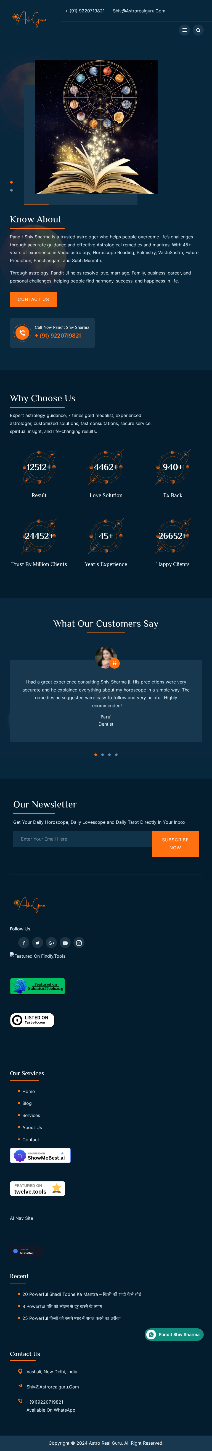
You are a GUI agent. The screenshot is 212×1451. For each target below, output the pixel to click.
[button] (11, 182)
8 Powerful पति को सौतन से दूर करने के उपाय (62, 1306)
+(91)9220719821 (44, 1402)
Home (28, 1091)
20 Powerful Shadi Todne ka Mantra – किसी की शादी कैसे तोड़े (81, 1294)
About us (32, 1127)
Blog (27, 1103)
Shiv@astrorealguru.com (52, 1387)
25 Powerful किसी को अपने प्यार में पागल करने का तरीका (71, 1318)
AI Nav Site (21, 1218)
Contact (30, 1139)
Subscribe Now (175, 843)
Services (31, 1115)
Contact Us (33, 299)
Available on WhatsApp (50, 1410)
